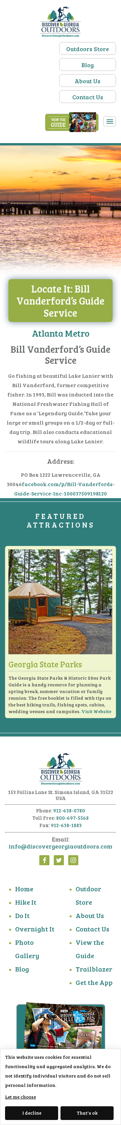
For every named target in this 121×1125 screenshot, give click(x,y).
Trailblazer (94, 969)
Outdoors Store (87, 49)
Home (24, 888)
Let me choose (20, 1097)
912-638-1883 (66, 825)
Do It (22, 915)
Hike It (25, 902)
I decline (31, 1113)
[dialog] (60, 1087)
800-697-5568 (72, 817)
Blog (87, 65)
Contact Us (87, 97)
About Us (87, 81)
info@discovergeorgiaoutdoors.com (60, 846)
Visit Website (96, 711)
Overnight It (34, 928)
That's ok (87, 1113)
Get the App (94, 982)
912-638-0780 (69, 810)
